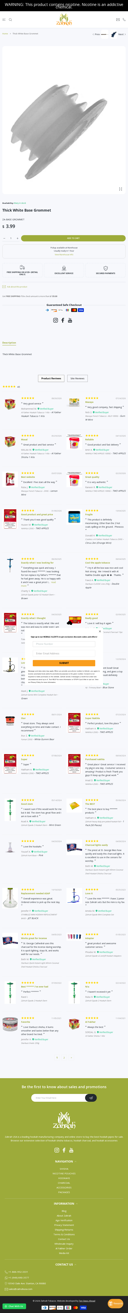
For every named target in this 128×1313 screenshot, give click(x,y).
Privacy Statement (64, 1224)
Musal (24, 439)
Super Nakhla (92, 718)
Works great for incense (34, 938)
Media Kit (64, 1253)
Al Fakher (90, 1021)
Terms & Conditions (64, 1234)
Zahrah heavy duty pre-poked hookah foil (103, 821)
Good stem (27, 803)
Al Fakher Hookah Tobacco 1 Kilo (35, 412)
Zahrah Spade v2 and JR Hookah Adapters (103, 955)
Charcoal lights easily (96, 844)
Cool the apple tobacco (97, 562)
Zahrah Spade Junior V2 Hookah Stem (37, 594)
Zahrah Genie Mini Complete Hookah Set (39, 694)
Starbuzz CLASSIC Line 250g (97, 584)
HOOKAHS (64, 1178)
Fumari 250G (26, 739)
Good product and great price (37, 514)
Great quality (92, 476)
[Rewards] (115, 1303)
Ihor (23, 718)
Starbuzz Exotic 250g (30, 1043)
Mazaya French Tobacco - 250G (34, 491)
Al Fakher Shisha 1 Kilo (95, 1036)
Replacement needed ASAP (35, 893)
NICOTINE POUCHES (64, 1173)
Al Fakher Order (64, 1248)
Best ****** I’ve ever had (34, 986)
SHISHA (64, 1168)
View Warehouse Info (64, 254)
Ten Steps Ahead (87, 1300)
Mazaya (89, 402)
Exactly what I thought (33, 618)
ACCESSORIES (64, 1187)
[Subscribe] (91, 1098)
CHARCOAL (64, 1182)
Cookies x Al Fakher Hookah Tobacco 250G (103, 539)
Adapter (89, 938)
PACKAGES (64, 1192)
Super (24, 759)
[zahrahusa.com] (64, 20)
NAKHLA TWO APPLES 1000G (98, 453)
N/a (87, 986)
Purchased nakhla (94, 759)
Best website (28, 476)
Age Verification (64, 1220)
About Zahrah (64, 1215)
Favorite (25, 1021)
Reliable (89, 439)
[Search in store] (10, 19)
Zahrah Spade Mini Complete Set (99, 914)
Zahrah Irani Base (29, 855)
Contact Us (64, 1239)
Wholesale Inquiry (64, 1243)
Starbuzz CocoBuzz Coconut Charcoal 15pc (104, 632)
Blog (64, 1210)
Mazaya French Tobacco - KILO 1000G (101, 416)
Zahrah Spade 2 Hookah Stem (34, 825)
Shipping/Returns (64, 1229)
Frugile (89, 514)
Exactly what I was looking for (37, 562)
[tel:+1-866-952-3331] (124, 19)
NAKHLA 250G (27, 528)
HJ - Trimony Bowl (93, 687)
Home (5, 33)
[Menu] (4, 19)
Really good (91, 618)
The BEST (90, 803)
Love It (89, 893)
